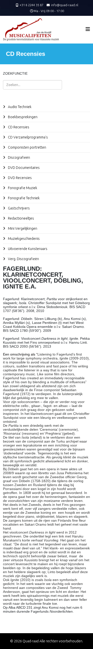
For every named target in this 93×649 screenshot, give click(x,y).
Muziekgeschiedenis (23, 239)
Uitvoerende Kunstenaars (27, 249)
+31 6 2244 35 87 (31, 5)
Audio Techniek (19, 107)
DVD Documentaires (23, 168)
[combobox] (32, 85)
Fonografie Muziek (22, 188)
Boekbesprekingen (22, 117)
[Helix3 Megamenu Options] (88, 29)
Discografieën (18, 157)
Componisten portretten (26, 147)
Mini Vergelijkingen (22, 228)
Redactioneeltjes (20, 218)
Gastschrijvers (18, 208)
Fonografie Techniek (23, 198)
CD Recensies (18, 127)
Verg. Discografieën (23, 259)
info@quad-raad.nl (64, 5)
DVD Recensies (19, 178)
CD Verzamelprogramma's (27, 137)
